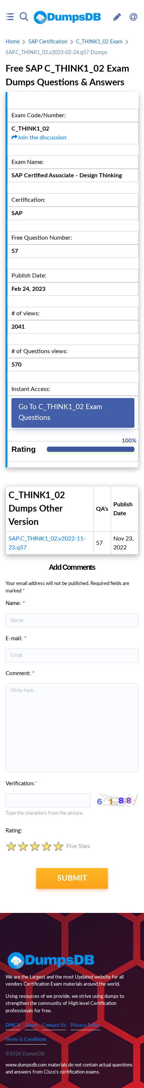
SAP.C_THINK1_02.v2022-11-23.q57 (47, 543)
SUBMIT (72, 878)
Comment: (20, 673)
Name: (15, 603)
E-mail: (16, 638)
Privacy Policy (85, 1025)
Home (13, 42)
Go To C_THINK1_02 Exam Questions (60, 412)
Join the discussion (41, 138)
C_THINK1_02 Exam (99, 42)
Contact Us (54, 1025)
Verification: (21, 783)
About (31, 1025)
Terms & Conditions (26, 1039)
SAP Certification (48, 42)
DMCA (13, 1025)
